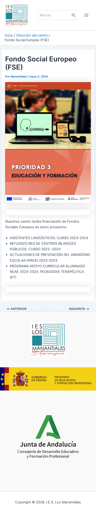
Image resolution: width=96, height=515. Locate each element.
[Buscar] (74, 15)
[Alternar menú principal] (86, 15)
